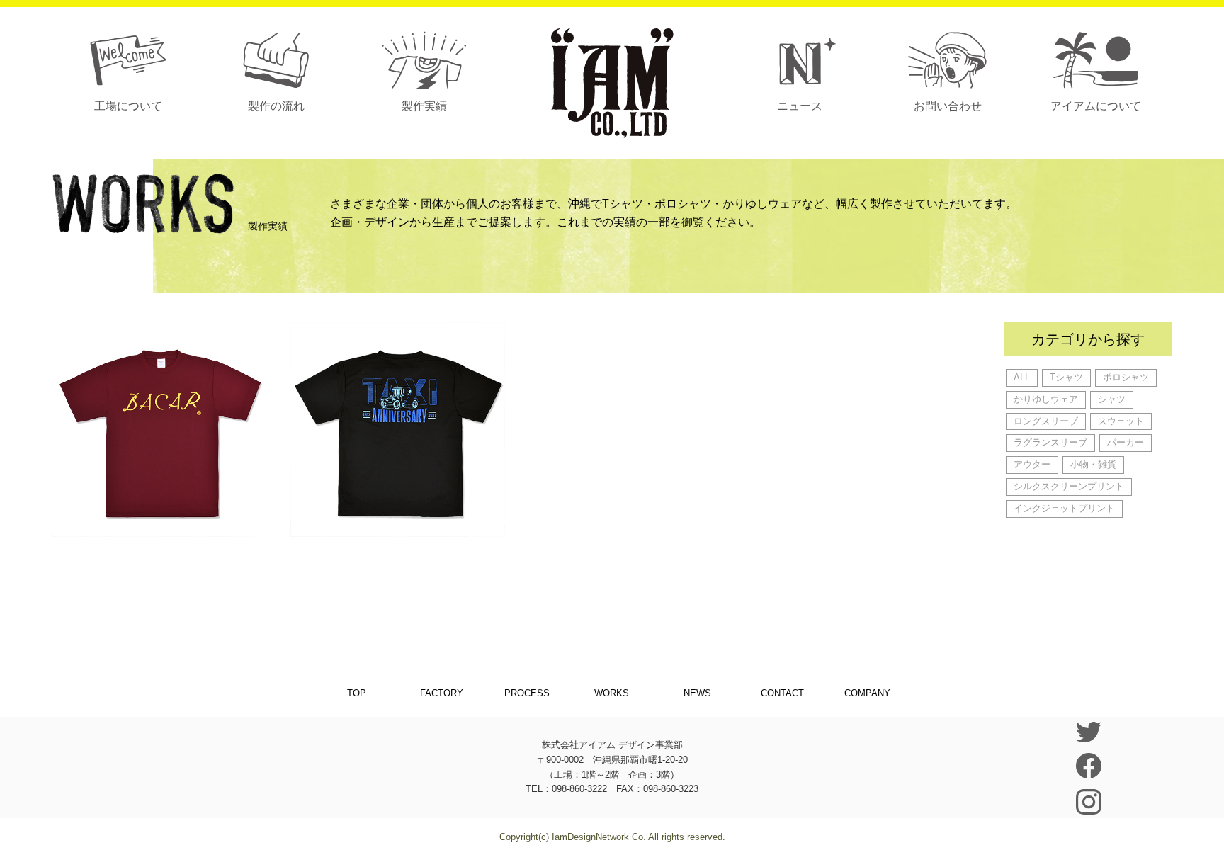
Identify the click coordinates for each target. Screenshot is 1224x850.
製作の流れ (276, 106)
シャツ (1112, 399)
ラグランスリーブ (1050, 442)
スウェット (1121, 421)
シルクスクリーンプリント (1069, 486)
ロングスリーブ (1046, 421)
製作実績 (424, 106)
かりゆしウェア (1046, 399)
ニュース (799, 106)
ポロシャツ (1126, 377)
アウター (1032, 464)
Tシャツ (1066, 377)
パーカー (1125, 442)
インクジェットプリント (1064, 508)
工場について (128, 106)
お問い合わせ (948, 106)
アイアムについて (1095, 106)
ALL (1022, 377)
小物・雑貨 (1093, 464)
